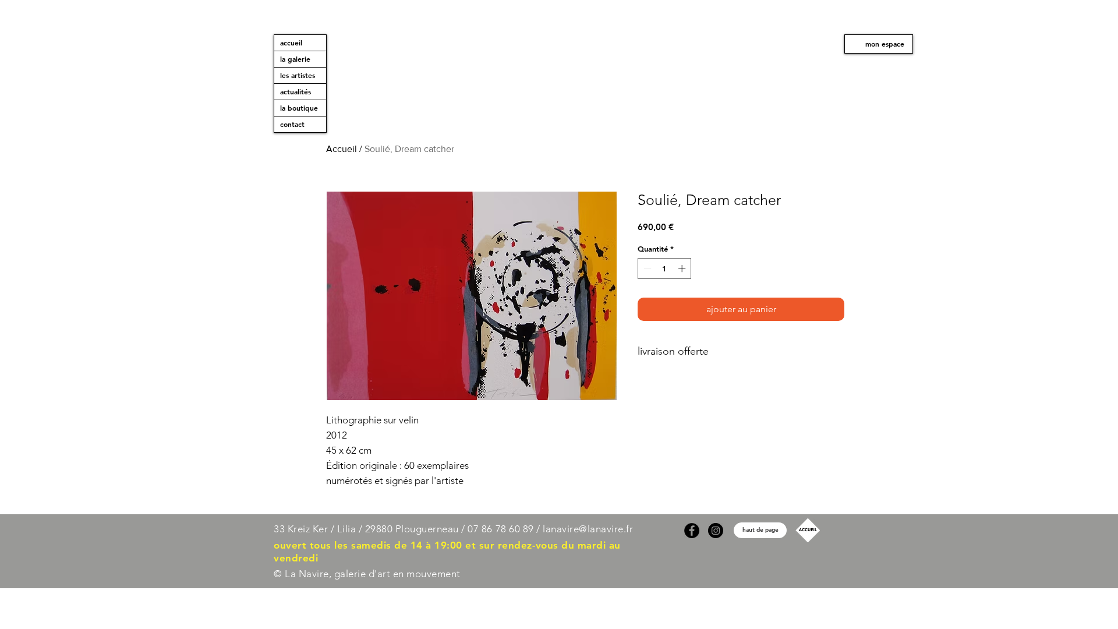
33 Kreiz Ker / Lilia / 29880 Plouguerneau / (369, 529)
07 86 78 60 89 (500, 529)
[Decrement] (646, 268)
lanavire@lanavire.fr (588, 529)
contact (292, 124)
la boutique (299, 107)
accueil (291, 42)
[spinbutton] (664, 268)
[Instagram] (715, 530)
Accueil (341, 149)
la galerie (295, 58)
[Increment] (683, 268)
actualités (295, 91)
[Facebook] (691, 530)
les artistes (297, 75)
